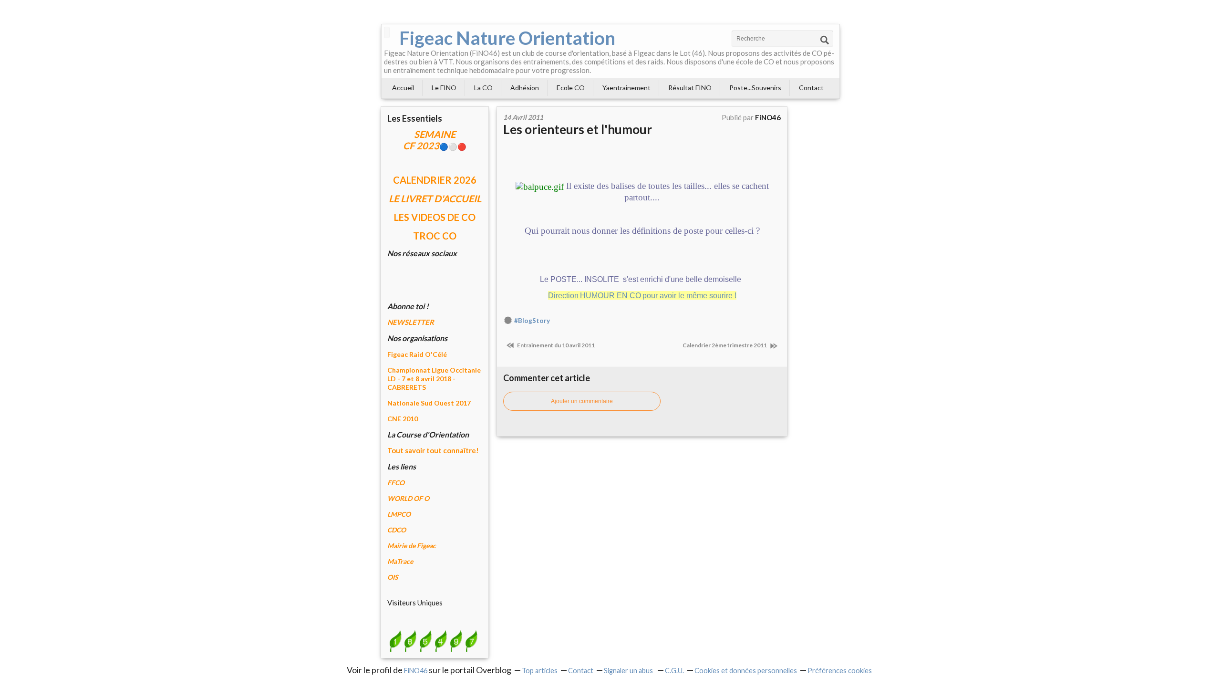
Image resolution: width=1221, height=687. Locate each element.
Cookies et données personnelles (745, 670)
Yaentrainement (626, 87)
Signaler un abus (629, 670)
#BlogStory (532, 320)
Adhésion (524, 87)
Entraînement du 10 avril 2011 (555, 345)
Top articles (540, 670)
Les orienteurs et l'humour (577, 129)
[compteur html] (433, 640)
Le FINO (444, 87)
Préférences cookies (839, 670)
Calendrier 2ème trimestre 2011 (725, 345)
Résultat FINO (690, 87)
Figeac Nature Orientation (507, 38)
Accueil (403, 87)
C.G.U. (674, 670)
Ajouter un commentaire (582, 401)
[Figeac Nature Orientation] (387, 32)
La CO (483, 87)
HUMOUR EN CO (610, 295)
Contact (811, 87)
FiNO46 (415, 670)
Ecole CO (571, 87)
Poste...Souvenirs (755, 87)
